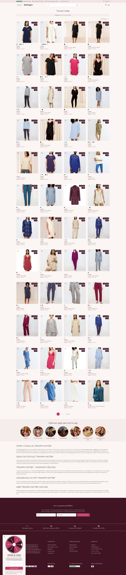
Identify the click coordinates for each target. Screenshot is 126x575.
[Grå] (16, 76)
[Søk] (77, 5)
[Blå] (16, 44)
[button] (63, 5)
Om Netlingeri (51, 553)
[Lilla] (23, 44)
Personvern (71, 549)
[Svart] (20, 44)
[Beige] (40, 240)
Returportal (50, 549)
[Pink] (18, 76)
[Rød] (64, 207)
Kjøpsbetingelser (73, 545)
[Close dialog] (4, 536)
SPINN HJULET (14, 568)
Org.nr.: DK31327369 (96, 553)
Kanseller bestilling (73, 551)
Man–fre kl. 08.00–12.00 (96, 549)
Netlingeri (93, 545)
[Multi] (88, 174)
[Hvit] (18, 44)
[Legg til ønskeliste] (18, 22)
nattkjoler (96, 449)
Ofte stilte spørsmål (52, 545)
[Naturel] (89, 76)
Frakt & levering (51, 551)
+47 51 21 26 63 (95, 551)
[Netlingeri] (28, 5)
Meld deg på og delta (83, 515)
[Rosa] (16, 403)
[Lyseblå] (64, 142)
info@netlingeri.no (95, 547)
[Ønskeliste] (106, 5)
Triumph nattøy (22, 449)
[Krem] (16, 174)
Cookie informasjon (73, 547)
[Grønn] (21, 44)
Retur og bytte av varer (53, 547)
